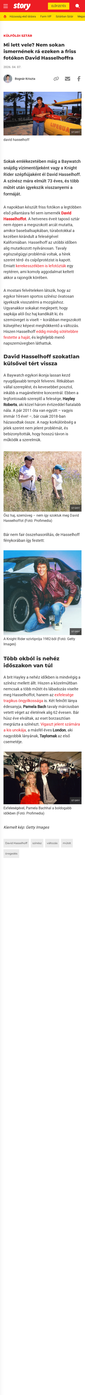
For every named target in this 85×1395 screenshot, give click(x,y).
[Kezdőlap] (22, 6)
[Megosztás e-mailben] (65, 78)
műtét (67, 843)
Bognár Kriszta (25, 78)
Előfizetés (58, 6)
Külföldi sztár (17, 36)
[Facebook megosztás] (77, 78)
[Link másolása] (54, 78)
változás (52, 843)
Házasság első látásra (23, 16)
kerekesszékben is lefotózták (41, 266)
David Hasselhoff (16, 843)
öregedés (11, 853)
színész (37, 843)
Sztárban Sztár (64, 16)
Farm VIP (45, 16)
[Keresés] (78, 6)
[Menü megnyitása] (5, 6)
